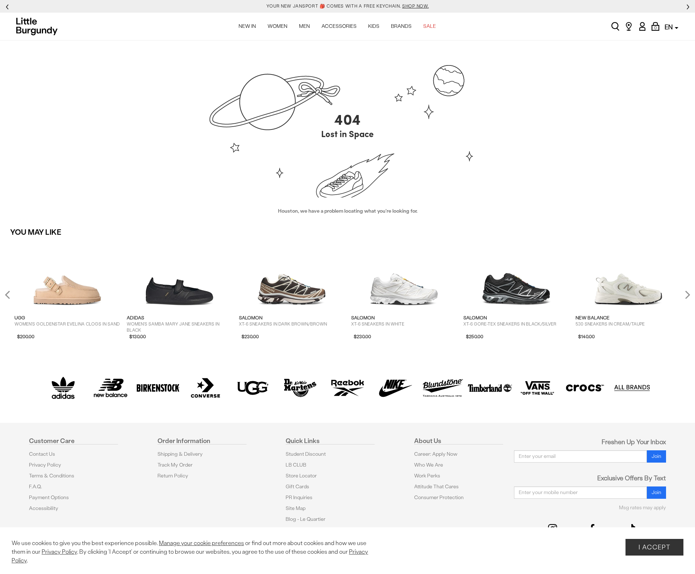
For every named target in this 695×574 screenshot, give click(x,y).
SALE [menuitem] (429, 26)
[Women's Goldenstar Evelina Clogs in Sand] (67, 275)
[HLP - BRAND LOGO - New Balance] (110, 388)
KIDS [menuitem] (373, 26)
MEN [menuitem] (304, 26)
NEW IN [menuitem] (247, 26)
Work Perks (427, 476)
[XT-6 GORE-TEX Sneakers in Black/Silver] (516, 275)
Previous (12, 297)
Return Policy (172, 476)
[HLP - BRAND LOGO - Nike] (395, 388)
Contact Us (42, 454)
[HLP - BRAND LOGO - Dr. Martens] (300, 388)
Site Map (296, 508)
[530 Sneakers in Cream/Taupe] (628, 275)
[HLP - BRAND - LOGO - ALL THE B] (632, 388)
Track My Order (175, 465)
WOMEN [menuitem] (277, 26)
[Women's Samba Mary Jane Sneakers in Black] (179, 275)
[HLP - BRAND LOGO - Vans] (537, 388)
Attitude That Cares (436, 487)
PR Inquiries (299, 497)
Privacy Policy (45, 465)
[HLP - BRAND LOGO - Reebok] (347, 388)
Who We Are (428, 465)
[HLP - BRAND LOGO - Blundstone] (442, 388)
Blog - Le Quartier (305, 519)
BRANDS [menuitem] (401, 26)
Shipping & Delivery (180, 454)
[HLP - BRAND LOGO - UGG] (253, 388)
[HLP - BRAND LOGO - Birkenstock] (158, 388)
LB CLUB (296, 465)
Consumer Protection (439, 497)
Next (686, 294)
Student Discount (306, 454)
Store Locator (301, 476)
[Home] (39, 26)
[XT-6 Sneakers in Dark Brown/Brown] (291, 275)
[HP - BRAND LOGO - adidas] (63, 388)
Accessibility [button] (43, 508)
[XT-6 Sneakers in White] (403, 275)
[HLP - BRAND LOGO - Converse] (205, 388)
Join (656, 456)
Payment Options (49, 497)
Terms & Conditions (51, 476)
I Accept (654, 547)
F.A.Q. (35, 487)
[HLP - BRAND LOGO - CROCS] (584, 388)
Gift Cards (297, 487)
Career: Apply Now (436, 454)
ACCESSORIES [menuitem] (339, 26)
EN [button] (669, 27)
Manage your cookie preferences (201, 543)
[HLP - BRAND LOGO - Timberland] (490, 388)
